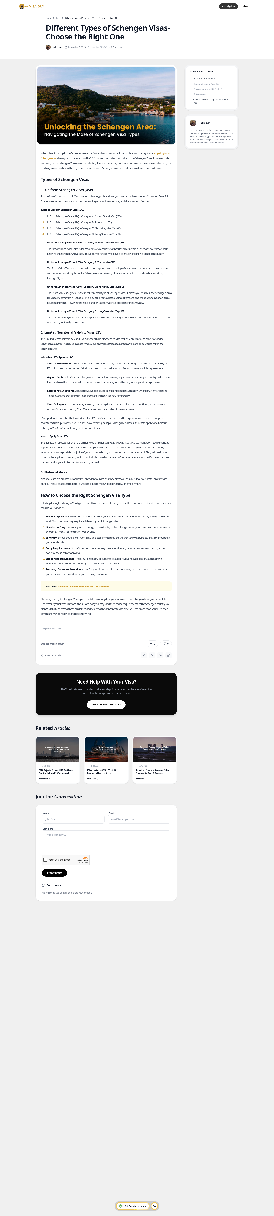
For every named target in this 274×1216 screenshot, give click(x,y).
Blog (58, 17)
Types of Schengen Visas (204, 78)
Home (48, 17)
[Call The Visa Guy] (154, 1206)
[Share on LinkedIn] (160, 655)
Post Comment (54, 872)
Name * (46, 813)
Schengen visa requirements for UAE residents (83, 586)
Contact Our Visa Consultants (106, 704)
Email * (111, 813)
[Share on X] (152, 655)
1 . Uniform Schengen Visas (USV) (206, 84)
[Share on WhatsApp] (168, 655)
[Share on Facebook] (144, 655)
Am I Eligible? (228, 6)
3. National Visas (200, 94)
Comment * (48, 828)
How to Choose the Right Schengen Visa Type (211, 101)
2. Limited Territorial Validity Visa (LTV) (208, 89)
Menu (245, 6)
